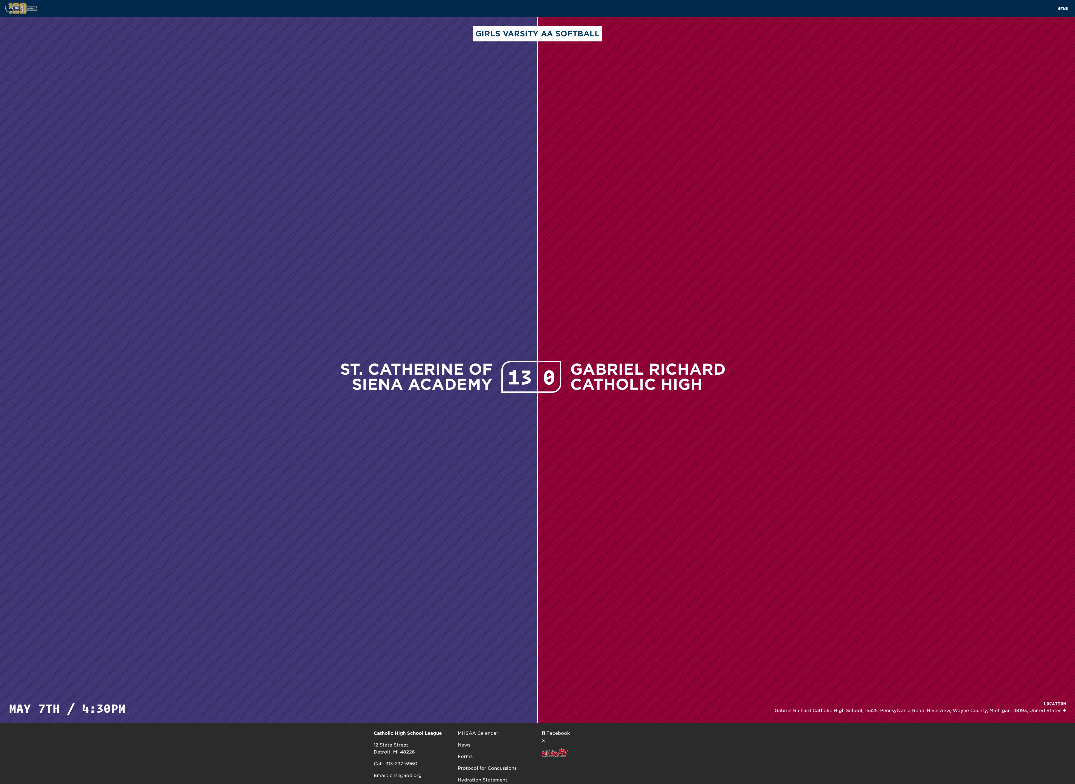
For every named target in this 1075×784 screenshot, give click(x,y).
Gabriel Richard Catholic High (648, 376)
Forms (465, 756)
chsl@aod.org (406, 775)
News (464, 745)
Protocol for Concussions (487, 768)
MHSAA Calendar (478, 733)
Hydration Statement (482, 780)
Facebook (557, 733)
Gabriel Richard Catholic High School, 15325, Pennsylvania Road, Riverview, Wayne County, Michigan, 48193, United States (919, 710)
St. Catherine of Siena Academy (416, 376)
